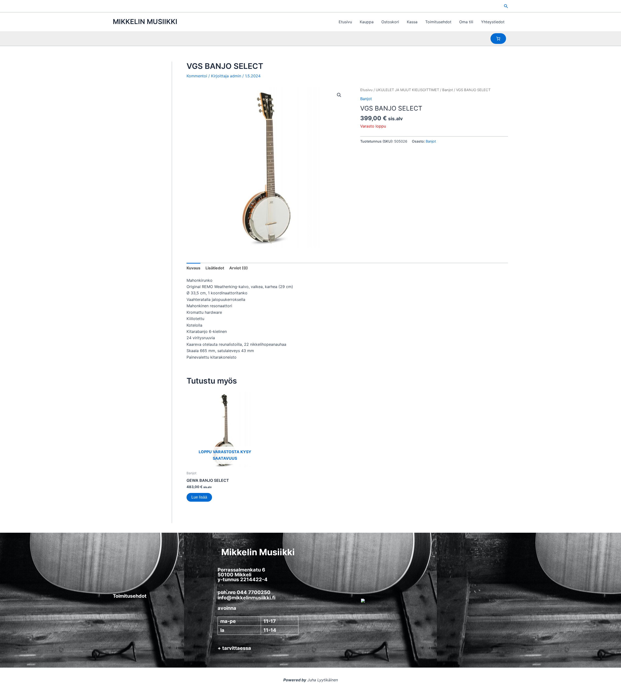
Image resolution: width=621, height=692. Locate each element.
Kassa (412, 21)
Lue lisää (199, 497)
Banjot (447, 90)
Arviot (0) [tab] (238, 268)
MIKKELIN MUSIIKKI (145, 21)
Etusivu (345, 21)
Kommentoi (197, 75)
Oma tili (466, 21)
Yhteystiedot (493, 21)
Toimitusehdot (438, 21)
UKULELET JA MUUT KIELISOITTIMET (407, 90)
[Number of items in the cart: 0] (498, 38)
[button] (506, 6)
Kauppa (367, 21)
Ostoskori (390, 21)
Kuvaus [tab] (193, 268)
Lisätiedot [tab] (214, 268)
